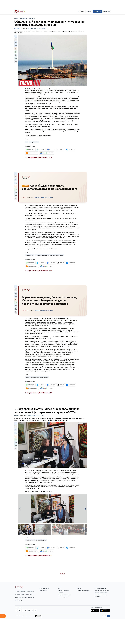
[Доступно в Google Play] (105, 610)
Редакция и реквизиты (63, 590)
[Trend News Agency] (19, 587)
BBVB (27, 377)
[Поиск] (78, 11)
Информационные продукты (83, 590)
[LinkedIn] (32, 610)
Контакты (60, 592)
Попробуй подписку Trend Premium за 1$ (39, 157)
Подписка (78, 588)
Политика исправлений (63, 597)
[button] (15, 36)
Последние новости (44, 588)
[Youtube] (26, 610)
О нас (59, 588)
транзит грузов (29, 255)
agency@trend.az (18, 600)
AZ (105, 616)
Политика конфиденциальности (102, 590)
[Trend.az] (19, 11)
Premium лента (43, 590)
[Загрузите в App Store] (95, 610)
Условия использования (100, 588)
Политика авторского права (101, 592)
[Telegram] (29, 610)
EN (103, 616)
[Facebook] (19, 610)
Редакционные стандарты (64, 594)
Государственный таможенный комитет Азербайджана (49, 255)
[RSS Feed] (35, 610)
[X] (22, 610)
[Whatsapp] (16, 610)
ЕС (26, 142)
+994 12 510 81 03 (18, 599)
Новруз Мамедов (34, 142)
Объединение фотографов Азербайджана (36, 540)
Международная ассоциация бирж (39, 377)
